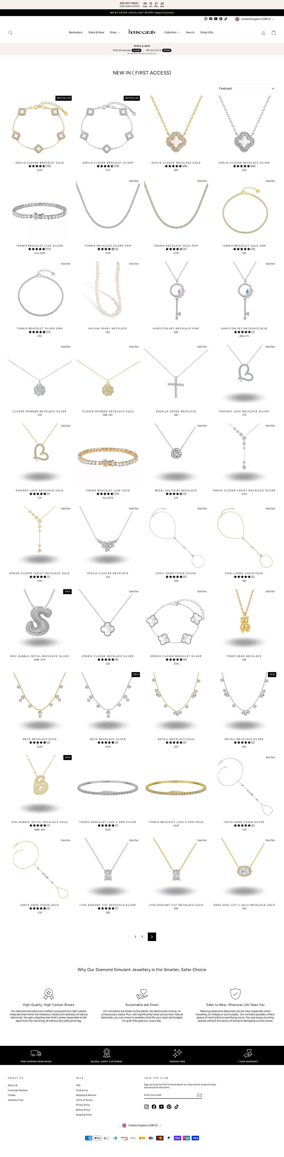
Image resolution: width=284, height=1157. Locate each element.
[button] (37, 166)
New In (190, 32)
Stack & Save (96, 32)
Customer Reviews (18, 1090)
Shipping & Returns (86, 1095)
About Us (13, 1085)
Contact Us (82, 1090)
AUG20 (136, 50)
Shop (113, 32)
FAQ (78, 1085)
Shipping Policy (84, 1114)
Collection (170, 32)
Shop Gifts (206, 32)
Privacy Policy (83, 1104)
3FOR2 (166, 50)
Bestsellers (75, 32)
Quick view (39, 155)
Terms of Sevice (84, 1100)
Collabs (12, 1095)
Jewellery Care (15, 1100)
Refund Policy (83, 1109)
